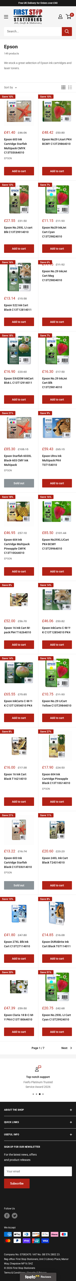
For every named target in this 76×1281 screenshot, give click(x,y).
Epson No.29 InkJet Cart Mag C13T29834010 (54, 276)
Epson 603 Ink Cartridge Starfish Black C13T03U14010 (18, 862)
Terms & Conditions (14, 1272)
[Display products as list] (70, 87)
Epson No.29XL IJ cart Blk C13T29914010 (18, 230)
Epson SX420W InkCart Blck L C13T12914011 (18, 381)
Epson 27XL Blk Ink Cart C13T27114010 (17, 944)
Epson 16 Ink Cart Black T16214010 (15, 776)
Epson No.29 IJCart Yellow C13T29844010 (56, 703)
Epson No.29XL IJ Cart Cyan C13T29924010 (56, 1017)
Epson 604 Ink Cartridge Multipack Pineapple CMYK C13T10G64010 (17, 546)
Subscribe (17, 1183)
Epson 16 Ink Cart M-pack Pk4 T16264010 (17, 630)
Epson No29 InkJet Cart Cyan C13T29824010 (54, 232)
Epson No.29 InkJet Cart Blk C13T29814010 (54, 383)
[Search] (67, 31)
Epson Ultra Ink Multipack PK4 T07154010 (51, 460)
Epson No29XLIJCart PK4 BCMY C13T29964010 (55, 544)
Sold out (19, 483)
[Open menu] (6, 16)
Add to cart (19, 171)
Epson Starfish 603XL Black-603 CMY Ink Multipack (18, 460)
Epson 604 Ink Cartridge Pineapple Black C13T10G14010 (56, 779)
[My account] (60, 16)
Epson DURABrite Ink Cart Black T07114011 (56, 944)
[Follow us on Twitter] (14, 1215)
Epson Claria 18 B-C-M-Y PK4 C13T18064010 (19, 1017)
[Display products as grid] (63, 87)
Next (64, 1048)
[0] (68, 16)
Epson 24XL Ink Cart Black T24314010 (55, 860)
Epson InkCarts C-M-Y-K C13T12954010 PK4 (18, 703)
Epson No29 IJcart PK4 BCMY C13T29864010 (57, 141)
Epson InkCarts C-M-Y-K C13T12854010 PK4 (56, 630)
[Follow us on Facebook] (7, 1215)
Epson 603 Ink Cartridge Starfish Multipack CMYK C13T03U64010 (15, 146)
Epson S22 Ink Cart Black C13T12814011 (18, 307)
